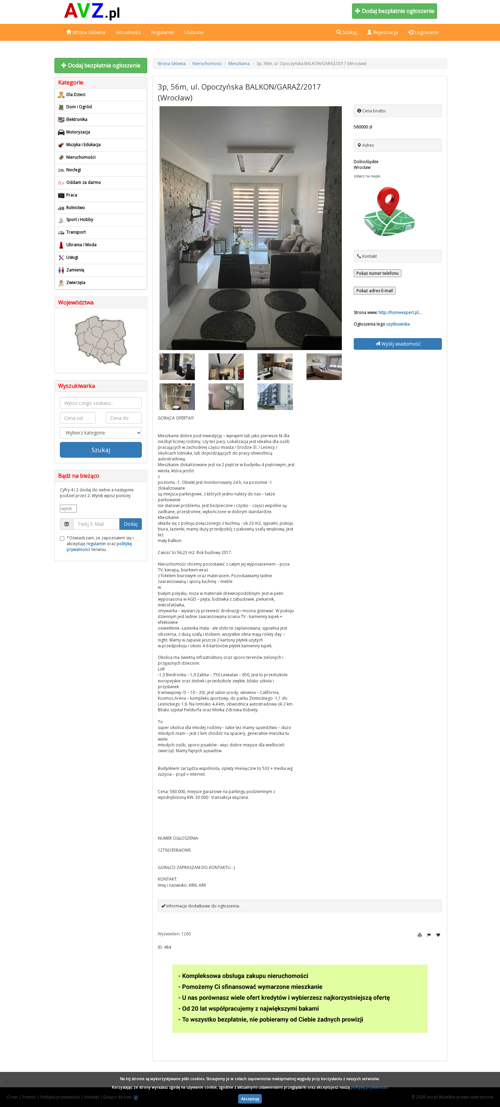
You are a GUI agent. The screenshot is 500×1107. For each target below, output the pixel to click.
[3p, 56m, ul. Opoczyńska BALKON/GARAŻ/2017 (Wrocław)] (251, 228)
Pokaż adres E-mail (374, 291)
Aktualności (128, 32)
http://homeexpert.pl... (400, 312)
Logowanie (426, 32)
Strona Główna (88, 32)
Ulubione (194, 32)
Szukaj (100, 450)
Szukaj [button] (349, 32)
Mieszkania (239, 63)
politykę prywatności (369, 1087)
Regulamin (162, 32)
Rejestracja (385, 32)
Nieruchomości (207, 63)
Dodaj (130, 524)
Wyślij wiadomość (400, 344)
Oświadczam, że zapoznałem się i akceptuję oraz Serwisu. (100, 543)
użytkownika (398, 324)
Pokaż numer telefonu (377, 273)
